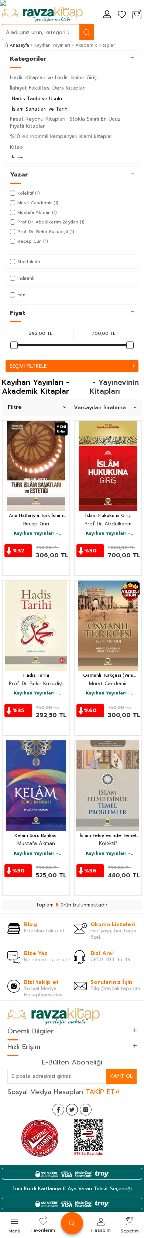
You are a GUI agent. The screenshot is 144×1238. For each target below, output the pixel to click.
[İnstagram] (86, 1110)
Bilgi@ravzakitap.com (115, 988)
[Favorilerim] (121, 15)
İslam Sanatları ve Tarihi (40, 108)
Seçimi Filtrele (28, 366)
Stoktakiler (29, 261)
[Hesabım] (107, 15)
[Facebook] (58, 1110)
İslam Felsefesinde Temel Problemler (108, 836)
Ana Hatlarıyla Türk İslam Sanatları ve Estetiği (36, 516)
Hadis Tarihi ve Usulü (37, 98)
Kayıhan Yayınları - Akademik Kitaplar (36, 533)
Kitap (16, 147)
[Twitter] (72, 1110)
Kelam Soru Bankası (36, 836)
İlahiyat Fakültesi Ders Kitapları (48, 88)
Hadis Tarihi (36, 676)
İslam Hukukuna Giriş (108, 516)
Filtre (14, 407)
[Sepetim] (136, 15)
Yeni (22, 295)
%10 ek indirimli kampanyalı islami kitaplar (61, 136)
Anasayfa (19, 45)
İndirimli (25, 278)
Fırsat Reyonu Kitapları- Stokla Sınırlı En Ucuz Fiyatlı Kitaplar (65, 122)
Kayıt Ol (121, 1076)
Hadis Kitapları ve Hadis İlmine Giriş (53, 77)
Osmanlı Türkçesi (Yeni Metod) (108, 676)
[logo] (42, 14)
